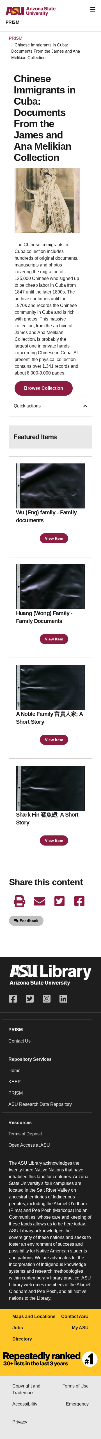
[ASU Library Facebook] (15, 998)
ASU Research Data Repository (40, 1104)
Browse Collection (43, 388)
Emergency (77, 1404)
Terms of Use (76, 1386)
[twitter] (59, 901)
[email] (39, 901)
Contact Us (19, 1041)
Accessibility (24, 1404)
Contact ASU (75, 1316)
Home (14, 1070)
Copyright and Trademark (26, 1389)
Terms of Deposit (25, 1133)
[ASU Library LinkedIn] (63, 998)
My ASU (80, 1327)
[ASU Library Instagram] (46, 998)
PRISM (12, 22)
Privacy (19, 1422)
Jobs (17, 1327)
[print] (19, 901)
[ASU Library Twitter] (29, 998)
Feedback (28, 920)
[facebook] (79, 901)
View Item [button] (54, 538)
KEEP (14, 1081)
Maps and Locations (34, 1316)
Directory (22, 1339)
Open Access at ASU (29, 1145)
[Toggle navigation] (92, 9)
